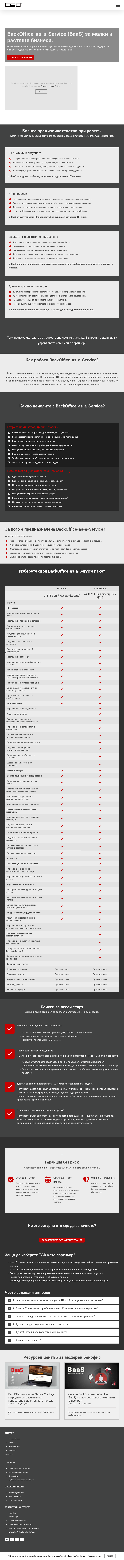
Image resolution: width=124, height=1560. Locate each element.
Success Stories (14, 1439)
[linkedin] (7, 1539)
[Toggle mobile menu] (118, 5)
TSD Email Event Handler (17, 1520)
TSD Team (13, 1404)
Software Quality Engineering (18, 1472)
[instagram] (22, 1539)
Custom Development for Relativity (20, 1524)
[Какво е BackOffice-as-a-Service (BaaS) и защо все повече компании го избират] (92, 1376)
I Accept (41, 91)
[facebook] (17, 1539)
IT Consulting (13, 1476)
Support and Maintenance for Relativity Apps (24, 1528)
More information (89, 1556)
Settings (99, 1556)
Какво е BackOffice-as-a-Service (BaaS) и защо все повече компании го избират (91, 1397)
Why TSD (12, 1443)
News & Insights (14, 1446)
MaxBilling (12, 1513)
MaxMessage (13, 1517)
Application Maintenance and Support (21, 1480)
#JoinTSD (12, 1450)
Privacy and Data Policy (50, 86)
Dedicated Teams (15, 1496)
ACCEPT (110, 1556)
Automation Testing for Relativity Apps (22, 1532)
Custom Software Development (19, 1468)
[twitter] (12, 1539)
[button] (62, 1300)
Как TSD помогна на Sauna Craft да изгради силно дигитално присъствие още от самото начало (31, 1397)
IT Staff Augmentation (16, 1493)
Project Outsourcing (15, 1500)
